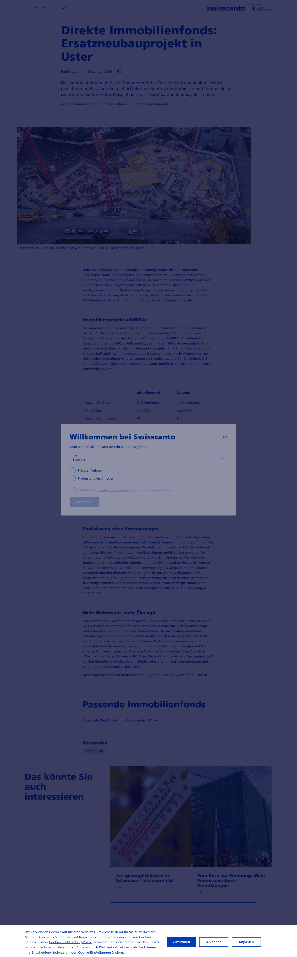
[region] (148, 941)
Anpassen (246, 942)
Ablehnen (214, 942)
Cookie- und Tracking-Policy (70, 942)
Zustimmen (181, 942)
